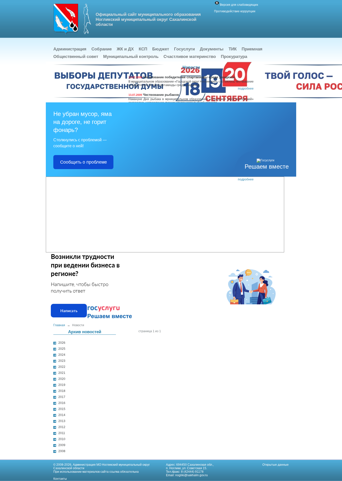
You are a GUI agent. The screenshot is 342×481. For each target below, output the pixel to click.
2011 (61, 433)
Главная (59, 325)
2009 (61, 445)
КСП (143, 49)
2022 (61, 367)
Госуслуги (184, 49)
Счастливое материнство (189, 56)
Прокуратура (234, 56)
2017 (61, 397)
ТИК (233, 49)
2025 (61, 349)
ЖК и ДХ (125, 49)
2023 (61, 361)
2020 (61, 379)
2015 (61, 409)
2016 (61, 403)
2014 (61, 415)
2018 (61, 391)
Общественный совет (75, 56)
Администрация (69, 49)
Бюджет (160, 49)
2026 (61, 343)
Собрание (101, 49)
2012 (61, 427)
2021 (61, 373)
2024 (61, 355)
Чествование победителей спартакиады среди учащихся (181, 77)
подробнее (246, 88)
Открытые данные (275, 464)
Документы (212, 49)
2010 (61, 439)
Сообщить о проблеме (83, 162)
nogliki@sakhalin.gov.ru (191, 475)
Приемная (252, 49)
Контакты (60, 478)
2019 (61, 385)
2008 (61, 451)
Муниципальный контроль (130, 56)
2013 (61, 421)
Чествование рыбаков (153, 95)
